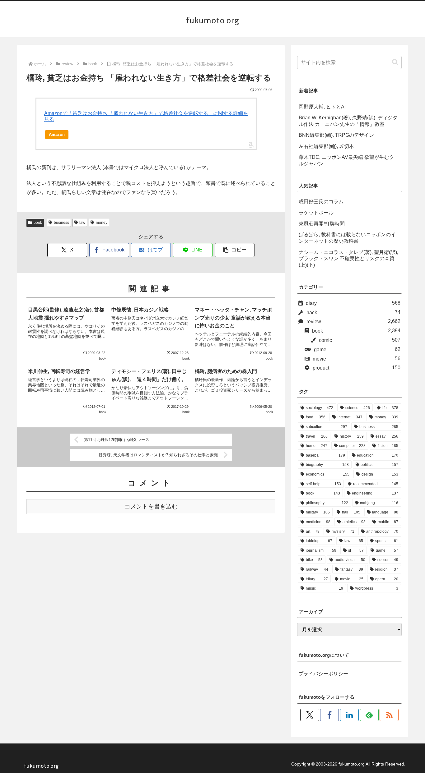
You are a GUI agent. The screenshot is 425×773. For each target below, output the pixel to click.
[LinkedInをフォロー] (349, 715)
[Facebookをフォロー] (329, 715)
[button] (235, 250)
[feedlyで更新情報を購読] (369, 715)
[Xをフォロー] (309, 715)
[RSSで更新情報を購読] (389, 715)
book (38, 222)
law (82, 222)
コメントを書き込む (151, 506)
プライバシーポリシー (323, 673)
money (101, 222)
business (61, 222)
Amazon (57, 134)
